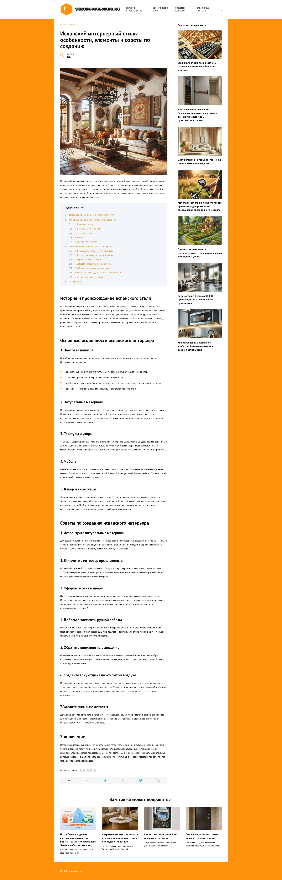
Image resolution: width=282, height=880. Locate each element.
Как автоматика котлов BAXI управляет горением (160, 836)
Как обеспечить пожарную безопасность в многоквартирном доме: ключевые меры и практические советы (197, 115)
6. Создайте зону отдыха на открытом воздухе (98, 272)
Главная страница (68, 24)
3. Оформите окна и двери (88, 259)
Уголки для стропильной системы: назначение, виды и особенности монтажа (197, 66)
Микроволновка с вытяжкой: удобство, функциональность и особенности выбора (195, 346)
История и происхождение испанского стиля (91, 214)
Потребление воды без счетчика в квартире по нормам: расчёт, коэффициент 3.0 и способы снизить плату (78, 840)
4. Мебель (79, 237)
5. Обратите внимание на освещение (92, 268)
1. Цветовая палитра (85, 224)
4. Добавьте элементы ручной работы (93, 263)
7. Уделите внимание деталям (89, 277)
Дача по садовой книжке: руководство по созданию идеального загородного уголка (200, 253)
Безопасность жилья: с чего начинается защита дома (202, 836)
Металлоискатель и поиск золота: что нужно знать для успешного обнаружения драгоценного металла (200, 206)
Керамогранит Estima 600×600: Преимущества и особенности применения (196, 299)
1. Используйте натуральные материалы (94, 250)
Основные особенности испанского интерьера (92, 219)
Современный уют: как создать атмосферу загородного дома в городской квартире (120, 838)
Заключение (75, 281)
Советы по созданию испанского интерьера (91, 246)
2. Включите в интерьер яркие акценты (94, 255)
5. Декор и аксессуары (86, 241)
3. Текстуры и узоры (84, 233)
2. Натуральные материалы (88, 228)
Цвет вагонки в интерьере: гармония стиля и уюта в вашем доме (199, 161)
